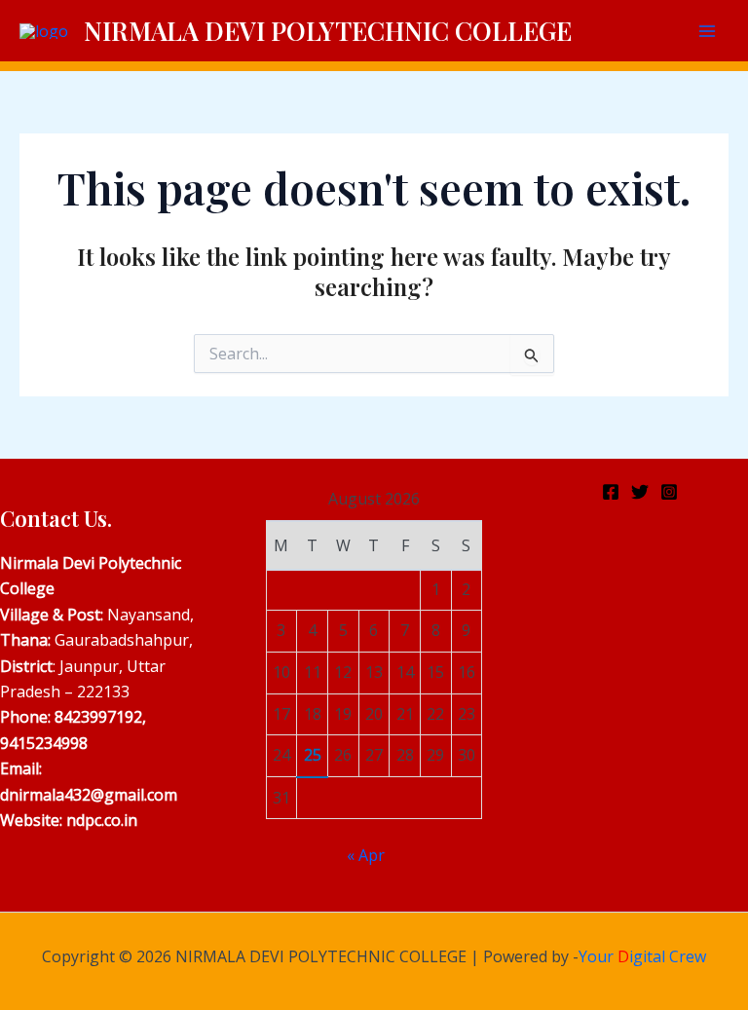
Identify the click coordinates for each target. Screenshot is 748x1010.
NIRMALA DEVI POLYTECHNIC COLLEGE (328, 31)
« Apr (366, 855)
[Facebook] (610, 492)
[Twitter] (640, 492)
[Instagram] (669, 492)
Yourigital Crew (642, 956)
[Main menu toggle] (707, 31)
